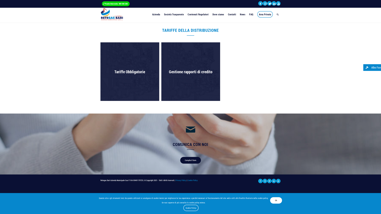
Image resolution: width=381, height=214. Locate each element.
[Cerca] (278, 14)
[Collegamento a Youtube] (278, 3)
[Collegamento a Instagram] (265, 3)
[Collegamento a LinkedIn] (274, 3)
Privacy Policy (180, 180)
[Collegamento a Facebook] (260, 3)
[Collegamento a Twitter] (269, 3)
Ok (276, 200)
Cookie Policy (192, 180)
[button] (372, 67)
